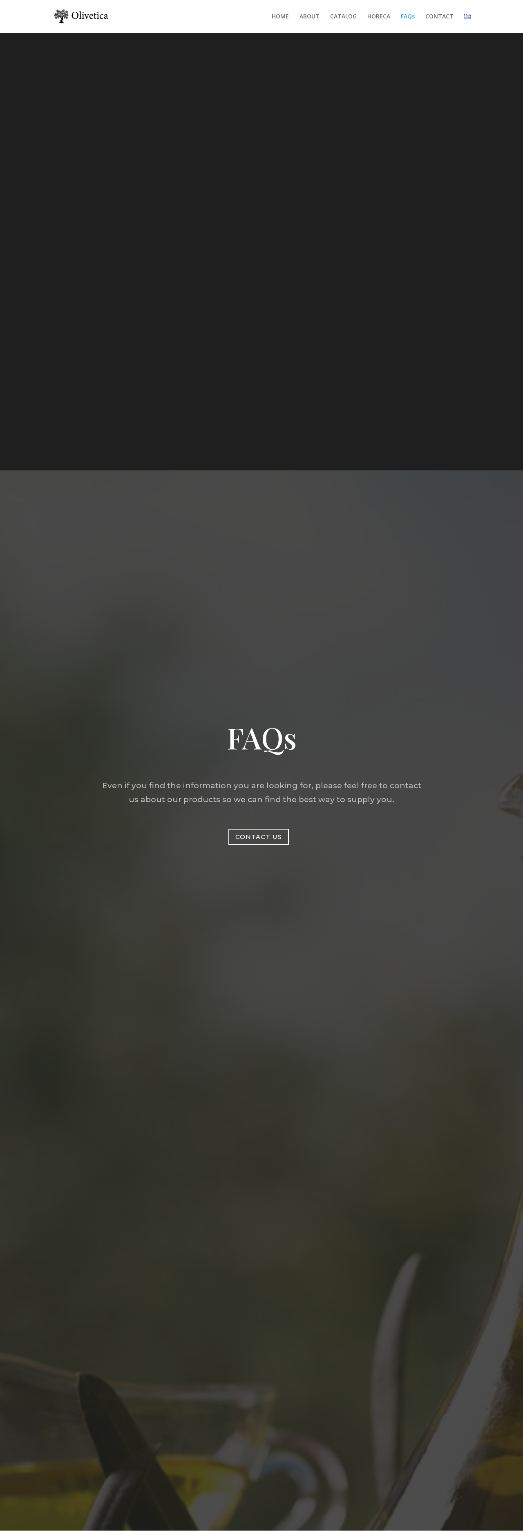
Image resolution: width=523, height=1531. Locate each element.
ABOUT (309, 17)
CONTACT (439, 17)
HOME (280, 17)
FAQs (408, 17)
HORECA (378, 17)
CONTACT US (258, 837)
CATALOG (343, 17)
